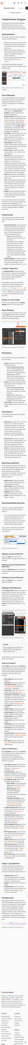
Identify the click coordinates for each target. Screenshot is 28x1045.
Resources (17, 1016)
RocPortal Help (18, 1044)
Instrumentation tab (12, 804)
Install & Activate (19, 1037)
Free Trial (4, 1040)
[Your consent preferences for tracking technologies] (25, 1042)
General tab (15, 768)
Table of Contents (15, 12)
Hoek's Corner (18, 1021)
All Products (4, 1031)
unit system (18, 692)
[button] (14, 3)
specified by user (19, 703)
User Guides (17, 1018)
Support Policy (18, 1041)
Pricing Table (5, 1036)
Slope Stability (5, 1016)
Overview (20, 8)
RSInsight (4, 1029)
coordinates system (10, 686)
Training (16, 1023)
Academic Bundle (6, 1038)
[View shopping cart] (18, 3)
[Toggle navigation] (25, 3)
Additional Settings (20, 735)
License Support (19, 1039)
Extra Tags (7, 742)
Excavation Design (6, 1018)
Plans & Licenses (6, 1034)
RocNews (17, 1025)
